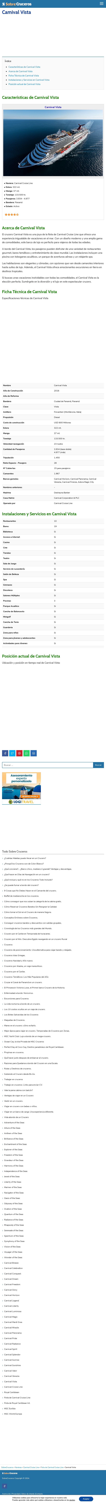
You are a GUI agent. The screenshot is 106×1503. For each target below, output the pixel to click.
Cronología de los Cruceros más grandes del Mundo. (28, 928)
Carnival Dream (11, 1279)
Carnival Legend (11, 1300)
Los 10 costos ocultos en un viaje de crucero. (24, 1009)
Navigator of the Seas (14, 1192)
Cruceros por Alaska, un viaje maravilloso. (23, 966)
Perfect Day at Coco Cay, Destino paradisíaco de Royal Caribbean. (34, 1047)
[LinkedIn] (34, 753)
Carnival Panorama (12, 1333)
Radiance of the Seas (13, 1219)
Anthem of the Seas (13, 1133)
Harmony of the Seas (13, 1165)
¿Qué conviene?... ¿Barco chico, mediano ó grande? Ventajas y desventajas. (38, 869)
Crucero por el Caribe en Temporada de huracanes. (27, 933)
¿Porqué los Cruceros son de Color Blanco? (24, 863)
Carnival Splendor (12, 1354)
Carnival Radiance (12, 1343)
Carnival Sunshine (12, 1365)
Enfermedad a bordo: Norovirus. (18, 993)
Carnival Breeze (11, 1263)
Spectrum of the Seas (14, 1236)
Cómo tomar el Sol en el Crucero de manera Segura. (27, 912)
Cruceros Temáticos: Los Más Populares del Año (26, 977)
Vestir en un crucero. (13, 1101)
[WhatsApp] (26, 753)
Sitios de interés (27, 1494)
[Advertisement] (53, 35)
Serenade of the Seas (13, 1230)
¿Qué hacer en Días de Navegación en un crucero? (27, 874)
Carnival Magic (11, 1316)
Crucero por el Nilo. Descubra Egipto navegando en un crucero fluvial (35, 939)
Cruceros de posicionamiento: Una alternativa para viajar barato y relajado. (38, 950)
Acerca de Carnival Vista (20, 71)
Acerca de (6, 1494)
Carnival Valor (10, 1370)
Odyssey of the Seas (13, 1203)
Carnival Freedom (12, 1284)
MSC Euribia (9, 1408)
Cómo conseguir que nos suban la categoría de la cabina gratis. (33, 901)
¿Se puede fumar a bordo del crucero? (21, 885)
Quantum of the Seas (13, 1214)
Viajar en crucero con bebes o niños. (20, 1106)
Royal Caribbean (11, 1392)
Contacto (39, 1494)
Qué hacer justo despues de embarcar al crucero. (26, 1057)
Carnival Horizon (12, 1295)
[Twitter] (12, 753)
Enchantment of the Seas (15, 1144)
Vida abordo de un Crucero (16, 1117)
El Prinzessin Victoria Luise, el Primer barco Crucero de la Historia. (34, 987)
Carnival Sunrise (11, 1360)
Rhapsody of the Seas (14, 1225)
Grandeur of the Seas (13, 1160)
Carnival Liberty (11, 1306)
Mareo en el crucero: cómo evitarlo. (20, 1025)
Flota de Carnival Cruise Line (17, 1397)
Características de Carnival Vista (24, 66)
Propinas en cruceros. (14, 1052)
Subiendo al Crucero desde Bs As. (19, 1074)
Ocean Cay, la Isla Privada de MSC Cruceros (24, 1041)
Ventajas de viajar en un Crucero (18, 1095)
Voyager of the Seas (13, 1252)
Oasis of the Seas (12, 1198)
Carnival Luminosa (12, 1311)
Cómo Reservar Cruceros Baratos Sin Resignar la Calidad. (30, 906)
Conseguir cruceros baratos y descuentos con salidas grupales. (33, 923)
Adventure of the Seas (14, 1122)
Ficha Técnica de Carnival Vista (24, 75)
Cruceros (8, 944)
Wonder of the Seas (13, 1257)
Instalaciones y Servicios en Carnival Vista (29, 79)
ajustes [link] (72, 1500)
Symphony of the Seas (14, 1241)
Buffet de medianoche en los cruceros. (21, 896)
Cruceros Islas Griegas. (14, 955)
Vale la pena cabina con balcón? (18, 1090)
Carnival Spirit (10, 1349)
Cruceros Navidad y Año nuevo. (18, 960)
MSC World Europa (13, 1413)
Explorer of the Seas (13, 1149)
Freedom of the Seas (13, 1155)
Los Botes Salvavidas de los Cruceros (21, 1014)
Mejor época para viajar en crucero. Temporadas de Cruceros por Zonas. (37, 1030)
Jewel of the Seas (12, 1176)
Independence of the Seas (15, 1171)
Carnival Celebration (13, 1268)
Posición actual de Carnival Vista (24, 84)
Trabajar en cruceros (13, 1079)
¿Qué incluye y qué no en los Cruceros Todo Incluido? (28, 879)
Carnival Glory (10, 1289)
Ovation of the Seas (13, 1209)
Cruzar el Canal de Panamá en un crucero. (23, 982)
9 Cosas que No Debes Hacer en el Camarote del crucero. (30, 890)
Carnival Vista (10, 1381)
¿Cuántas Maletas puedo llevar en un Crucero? (25, 858)
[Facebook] (5, 753)
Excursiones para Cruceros (16, 998)
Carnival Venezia (11, 1376)
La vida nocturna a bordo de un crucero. (22, 1004)
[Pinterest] (19, 753)
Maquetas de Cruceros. (14, 1020)
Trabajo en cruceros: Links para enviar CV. (23, 1084)
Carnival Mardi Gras (13, 1322)
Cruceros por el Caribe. (14, 971)
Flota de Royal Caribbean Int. (17, 1403)
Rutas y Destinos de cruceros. (17, 1068)
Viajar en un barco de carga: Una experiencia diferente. (29, 1111)
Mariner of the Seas (13, 1187)
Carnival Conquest (12, 1273)
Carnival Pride (10, 1338)
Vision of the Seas (12, 1246)
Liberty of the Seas (12, 1182)
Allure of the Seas (12, 1128)
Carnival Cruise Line (13, 1386)
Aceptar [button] (86, 1499)
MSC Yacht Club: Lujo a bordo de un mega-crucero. (27, 1036)
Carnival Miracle (11, 1327)
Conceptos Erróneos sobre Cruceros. (21, 917)
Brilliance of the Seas (13, 1138)
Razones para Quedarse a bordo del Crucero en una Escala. (31, 1063)
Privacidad (16, 1494)
